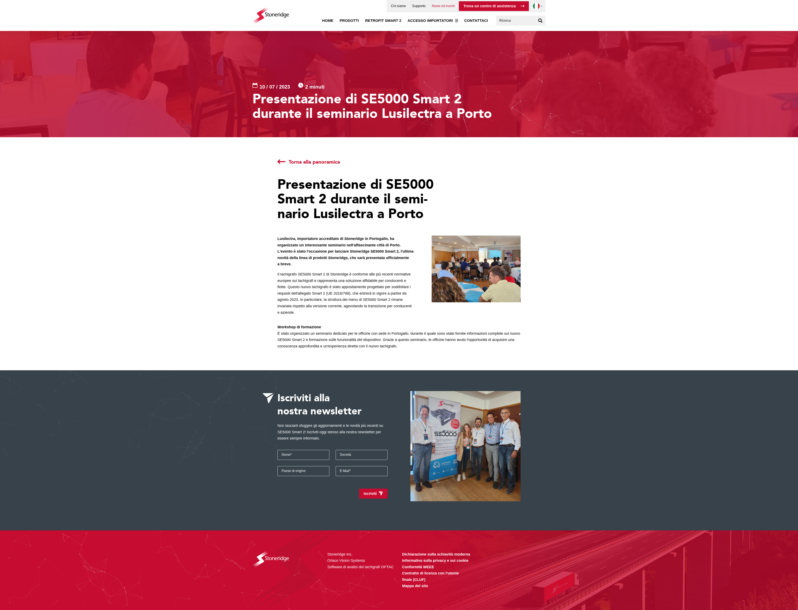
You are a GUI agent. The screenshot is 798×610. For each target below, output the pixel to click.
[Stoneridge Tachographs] (270, 13)
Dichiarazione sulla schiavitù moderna (436, 554)
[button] (536, 6)
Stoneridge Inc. (339, 554)
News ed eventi (443, 6)
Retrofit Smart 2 (383, 20)
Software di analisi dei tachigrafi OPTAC (360, 567)
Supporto (419, 6)
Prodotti (349, 20)
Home (327, 20)
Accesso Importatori (430, 20)
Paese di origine (294, 471)
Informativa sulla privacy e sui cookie (435, 560)
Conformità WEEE (418, 567)
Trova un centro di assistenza (489, 6)
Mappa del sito (415, 586)
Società (345, 454)
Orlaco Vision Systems (346, 560)
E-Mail (345, 471)
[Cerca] (540, 21)
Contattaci (476, 20)
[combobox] (521, 21)
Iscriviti (370, 493)
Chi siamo (398, 6)
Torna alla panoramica (314, 161)
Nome (287, 454)
